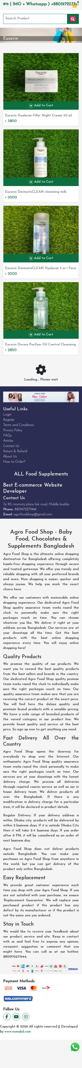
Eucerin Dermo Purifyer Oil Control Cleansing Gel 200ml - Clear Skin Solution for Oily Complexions (40, 345)
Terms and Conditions (18, 425)
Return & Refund (15, 451)
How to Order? (14, 462)
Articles (8, 441)
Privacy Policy (12, 430)
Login (7, 414)
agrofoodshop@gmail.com (33, 514)
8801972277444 (25, 509)
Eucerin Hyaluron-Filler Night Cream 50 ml (38, 115)
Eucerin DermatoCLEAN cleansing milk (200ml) (35, 192)
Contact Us (11, 446)
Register (9, 420)
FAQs (7, 435)
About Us (10, 456)
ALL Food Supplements (41, 474)
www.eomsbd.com (18, 1031)
